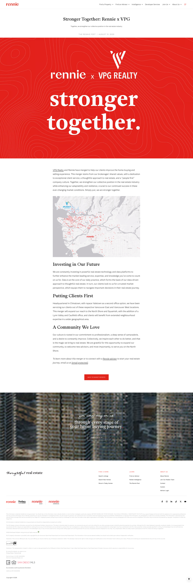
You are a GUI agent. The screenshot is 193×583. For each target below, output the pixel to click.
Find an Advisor (134, 476)
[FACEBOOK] (162, 501)
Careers (162, 487)
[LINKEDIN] (171, 501)
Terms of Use (17, 553)
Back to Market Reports (96, 377)
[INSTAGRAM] (166, 501)
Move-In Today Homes (106, 483)
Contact (162, 483)
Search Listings (103, 476)
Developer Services (152, 4)
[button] (96, 437)
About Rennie (164, 476)
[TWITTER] (180, 501)
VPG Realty (58, 170)
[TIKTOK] (176, 501)
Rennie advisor (110, 358)
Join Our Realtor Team (167, 480)
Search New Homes (105, 480)
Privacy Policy (9, 553)
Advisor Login (164, 490)
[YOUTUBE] (185, 501)
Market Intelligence (135, 480)
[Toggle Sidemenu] (185, 4)
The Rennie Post (134, 483)
